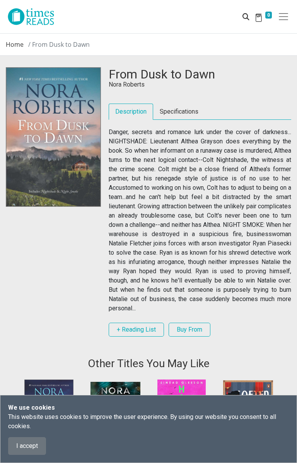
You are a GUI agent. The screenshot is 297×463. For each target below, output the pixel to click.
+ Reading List (136, 329)
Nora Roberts (127, 84)
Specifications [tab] (179, 111)
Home (15, 44)
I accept (27, 445)
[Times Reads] (34, 16)
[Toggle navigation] (283, 16)
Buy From (189, 329)
